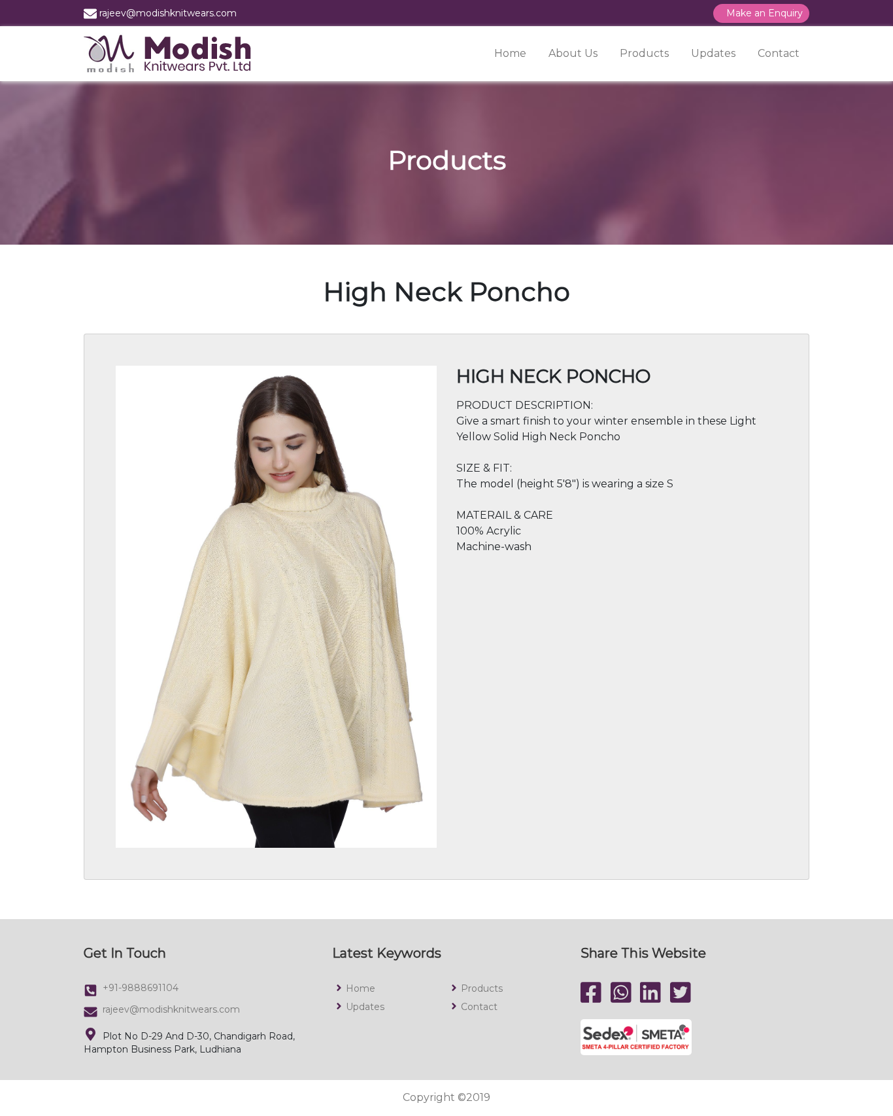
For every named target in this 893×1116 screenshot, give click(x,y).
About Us (573, 53)
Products (644, 53)
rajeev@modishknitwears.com (171, 1009)
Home (510, 53)
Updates (713, 53)
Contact (779, 53)
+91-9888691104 (140, 988)
